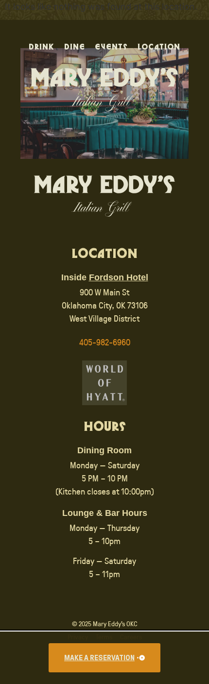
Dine (74, 47)
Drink (41, 47)
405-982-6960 (104, 342)
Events (111, 47)
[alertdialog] (104, 658)
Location (159, 47)
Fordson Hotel (118, 277)
